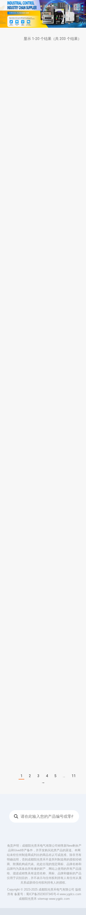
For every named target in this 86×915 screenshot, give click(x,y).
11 (74, 776)
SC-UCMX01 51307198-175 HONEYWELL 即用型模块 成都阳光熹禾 (64, 387)
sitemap (43, 898)
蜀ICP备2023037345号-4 (42, 894)
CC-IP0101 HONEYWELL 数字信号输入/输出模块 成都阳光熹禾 (64, 167)
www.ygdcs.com (70, 894)
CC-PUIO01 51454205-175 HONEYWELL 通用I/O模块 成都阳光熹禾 (22, 603)
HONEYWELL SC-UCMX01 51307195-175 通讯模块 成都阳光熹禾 (22, 676)
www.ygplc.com (59, 898)
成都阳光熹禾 (28, 898)
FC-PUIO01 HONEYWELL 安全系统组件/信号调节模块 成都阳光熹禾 (64, 461)
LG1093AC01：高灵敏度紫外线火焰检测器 (22, 163)
